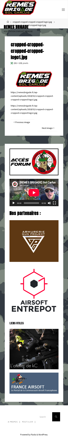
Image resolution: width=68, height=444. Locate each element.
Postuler (27, 422)
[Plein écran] (54, 203)
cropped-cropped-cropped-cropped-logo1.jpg (32, 22)
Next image (47, 128)
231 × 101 (18, 63)
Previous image (22, 122)
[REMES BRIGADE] (19, 7)
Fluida (33, 434)
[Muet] (49, 203)
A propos (13, 422)
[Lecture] (13, 203)
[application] (34, 192)
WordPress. (43, 434)
